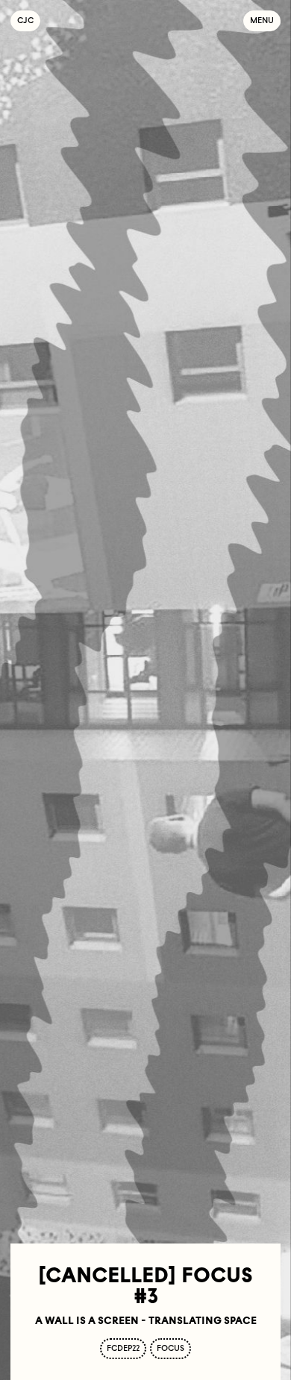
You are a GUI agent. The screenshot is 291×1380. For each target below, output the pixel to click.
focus (170, 1348)
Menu (262, 20)
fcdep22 (123, 1348)
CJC (28, 20)
